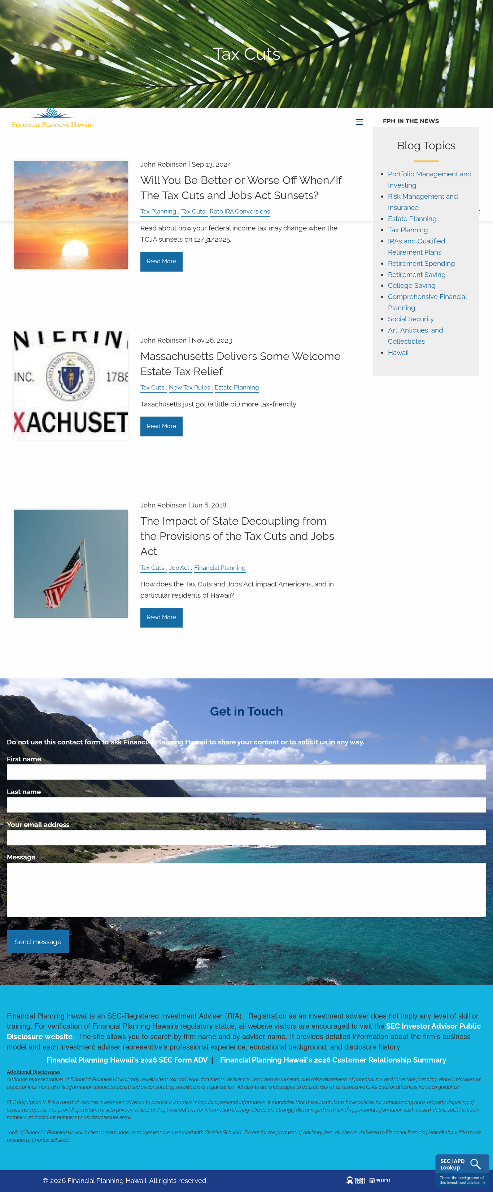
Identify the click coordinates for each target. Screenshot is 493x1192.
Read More (161, 261)
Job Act (179, 567)
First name (24, 759)
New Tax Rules (189, 387)
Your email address (73, 824)
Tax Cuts (152, 387)
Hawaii (398, 352)
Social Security (411, 319)
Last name (24, 792)
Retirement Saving (417, 274)
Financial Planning (220, 567)
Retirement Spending (421, 263)
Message (21, 857)
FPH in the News (411, 121)
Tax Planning (408, 230)
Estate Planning (237, 387)
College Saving (412, 285)
